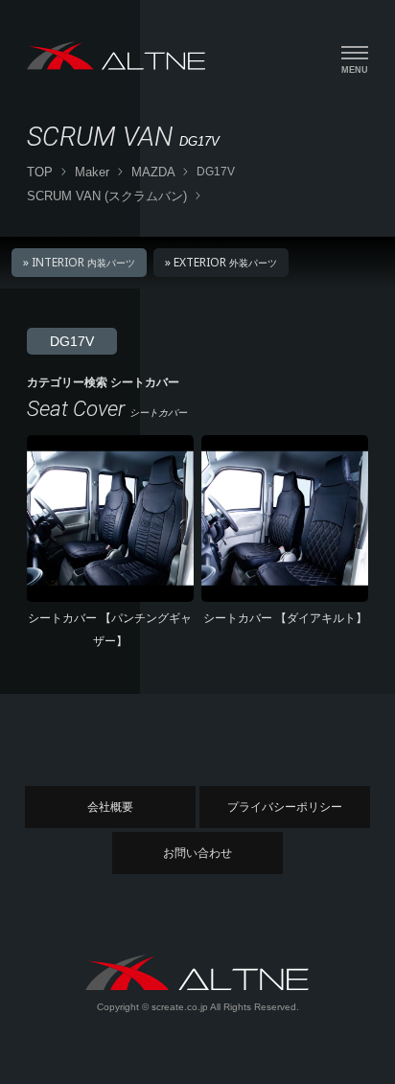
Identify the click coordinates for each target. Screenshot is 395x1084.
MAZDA (153, 172)
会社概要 (110, 807)
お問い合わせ (197, 853)
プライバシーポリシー (284, 807)
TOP (40, 172)
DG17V (72, 341)
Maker (92, 172)
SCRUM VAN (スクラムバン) (107, 196)
